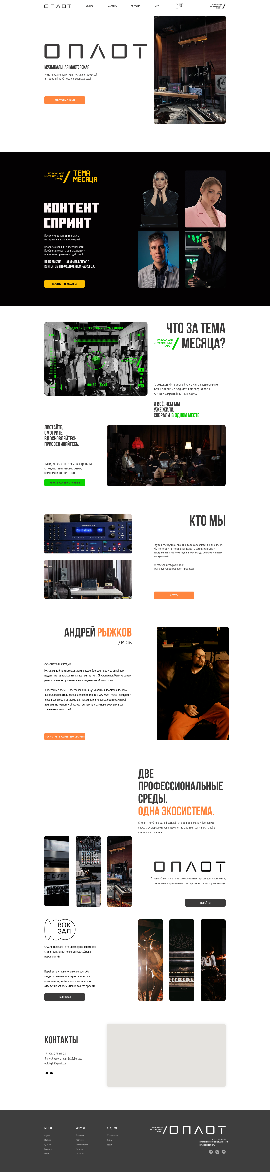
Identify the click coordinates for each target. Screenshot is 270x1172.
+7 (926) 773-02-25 (55, 1054)
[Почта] (51, 1073)
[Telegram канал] (46, 1073)
